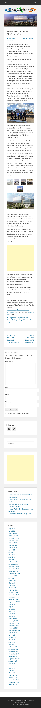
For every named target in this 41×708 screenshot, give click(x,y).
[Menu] (5, 2)
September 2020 (14, 573)
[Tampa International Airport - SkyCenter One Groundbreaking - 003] (16, 182)
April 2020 (12, 585)
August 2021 (13, 547)
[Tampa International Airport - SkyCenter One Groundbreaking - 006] (20, 189)
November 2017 (14, 654)
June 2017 (12, 666)
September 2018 (14, 630)
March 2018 (13, 644)
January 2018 (13, 649)
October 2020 (13, 571)
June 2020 (12, 581)
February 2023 (13, 533)
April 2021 (12, 557)
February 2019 (13, 618)
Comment (9, 361)
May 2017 (12, 668)
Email (7, 394)
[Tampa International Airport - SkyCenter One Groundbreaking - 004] (23, 182)
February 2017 (13, 675)
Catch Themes (24, 704)
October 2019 (13, 599)
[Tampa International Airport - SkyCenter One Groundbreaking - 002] (10, 182)
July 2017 (12, 663)
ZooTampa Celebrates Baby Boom (20, 513)
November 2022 (14, 538)
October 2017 (13, 656)
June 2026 (12, 531)
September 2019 (14, 602)
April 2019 (12, 614)
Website (8, 402)
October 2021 (13, 543)
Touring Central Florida (25, 700)
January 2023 (13, 536)
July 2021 (12, 550)
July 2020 (12, 578)
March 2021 (13, 559)
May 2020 (12, 583)
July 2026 (12, 528)
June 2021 (12, 552)
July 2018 (12, 635)
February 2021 (13, 562)
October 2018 (13, 628)
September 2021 (14, 545)
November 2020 (14, 569)
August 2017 (13, 661)
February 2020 (13, 590)
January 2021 (13, 564)
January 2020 (13, 592)
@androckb (11, 310)
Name (7, 387)
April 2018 (12, 642)
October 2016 (13, 685)
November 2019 (14, 597)
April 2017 (12, 670)
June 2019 (12, 609)
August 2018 (13, 632)
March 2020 (13, 588)
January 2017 (13, 677)
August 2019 (13, 604)
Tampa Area (12, 318)
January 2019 (13, 621)
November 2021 (14, 540)
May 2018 (12, 640)
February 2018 (13, 647)
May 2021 (12, 555)
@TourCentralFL (12, 312)
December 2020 (14, 566)
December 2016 (14, 680)
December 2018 (14, 623)
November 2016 (14, 682)
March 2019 (13, 616)
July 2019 (12, 606)
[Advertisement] (20, 258)
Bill (24, 38)
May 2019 (12, 611)
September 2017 (14, 659)
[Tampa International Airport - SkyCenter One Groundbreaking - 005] (30, 182)
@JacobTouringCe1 (22, 310)
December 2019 (14, 595)
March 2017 (13, 673)
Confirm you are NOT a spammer (18, 413)
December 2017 (14, 651)
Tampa (16, 320)
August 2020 (13, 576)
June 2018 (12, 637)
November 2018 (14, 625)
